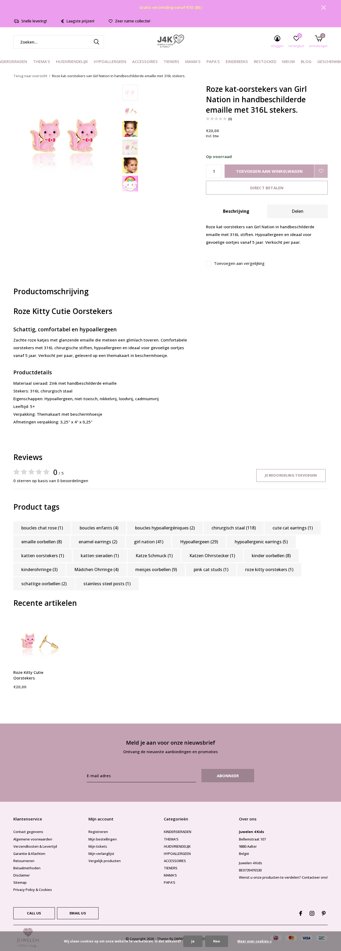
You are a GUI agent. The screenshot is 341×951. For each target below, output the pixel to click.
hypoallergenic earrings (261, 542)
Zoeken (96, 42)
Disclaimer (21, 875)
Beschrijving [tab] (236, 211)
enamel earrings (98, 542)
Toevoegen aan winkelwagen (269, 171)
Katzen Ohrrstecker (212, 556)
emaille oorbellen (41, 542)
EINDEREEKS (237, 61)
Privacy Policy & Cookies (32, 889)
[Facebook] (300, 913)
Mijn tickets (97, 846)
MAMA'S (193, 61)
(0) (230, 118)
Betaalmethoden (26, 868)
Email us (78, 913)
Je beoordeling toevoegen (291, 475)
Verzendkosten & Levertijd (35, 846)
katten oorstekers (42, 556)
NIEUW (288, 61)
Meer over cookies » (254, 941)
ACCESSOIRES (145, 61)
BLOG (306, 61)
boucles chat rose (42, 528)
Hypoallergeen (199, 542)
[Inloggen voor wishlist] (321, 171)
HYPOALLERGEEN (110, 61)
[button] (160, 92)
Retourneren (23, 860)
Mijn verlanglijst (101, 853)
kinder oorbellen (271, 556)
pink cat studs (211, 569)
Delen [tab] (297, 211)
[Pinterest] (324, 913)
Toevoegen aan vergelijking (239, 263)
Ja (192, 941)
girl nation (148, 542)
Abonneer (228, 775)
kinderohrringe (39, 569)
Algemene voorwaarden (32, 839)
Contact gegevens (28, 831)
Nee (216, 941)
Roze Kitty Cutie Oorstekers (28, 675)
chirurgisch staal (234, 528)
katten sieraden (100, 556)
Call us (34, 913)
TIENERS (171, 61)
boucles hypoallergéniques (165, 528)
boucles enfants (99, 528)
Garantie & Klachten (29, 853)
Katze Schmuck (154, 556)
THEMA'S (41, 61)
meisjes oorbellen (156, 569)
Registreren (98, 831)
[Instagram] (312, 913)
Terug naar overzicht (30, 75)
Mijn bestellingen (102, 839)
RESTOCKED (265, 61)
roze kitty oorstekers (269, 569)
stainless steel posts (107, 584)
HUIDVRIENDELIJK (72, 61)
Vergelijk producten (104, 860)
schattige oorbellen (44, 584)
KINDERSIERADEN (177, 831)
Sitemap (20, 882)
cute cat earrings (293, 528)
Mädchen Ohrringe (96, 569)
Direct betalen (267, 187)
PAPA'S (213, 61)
